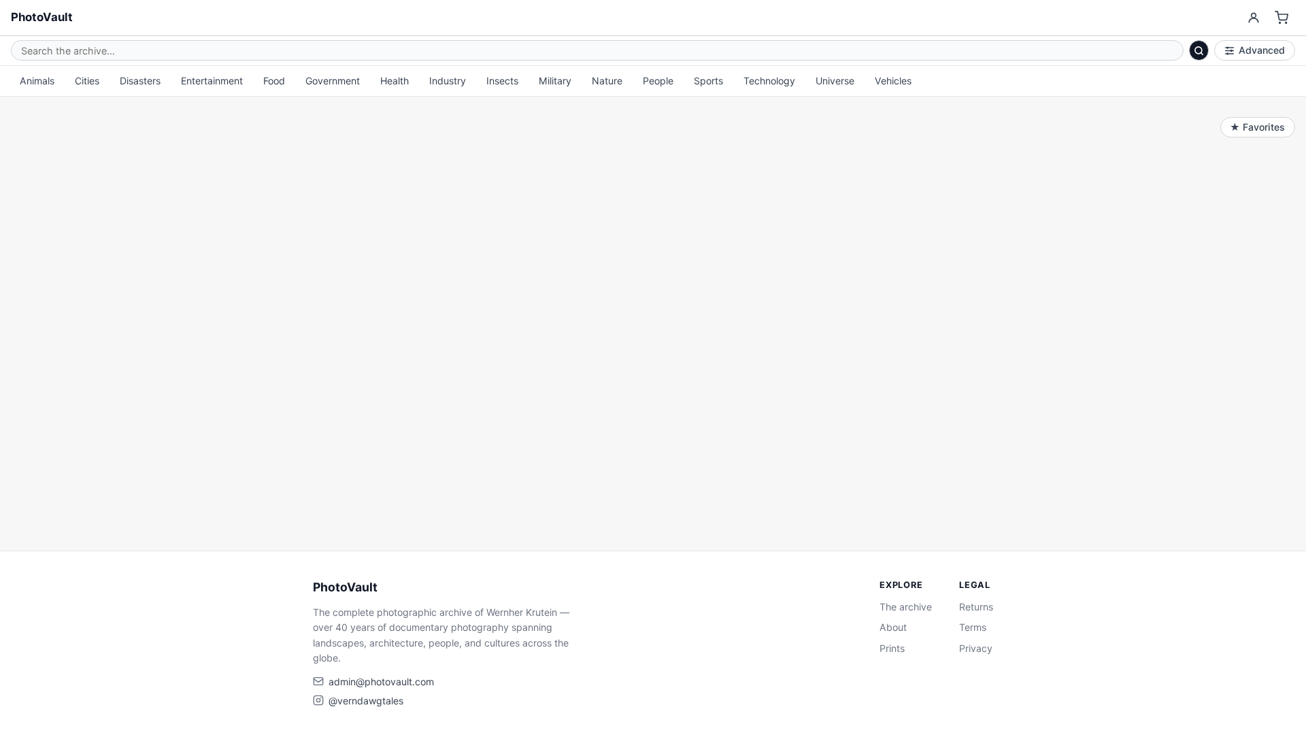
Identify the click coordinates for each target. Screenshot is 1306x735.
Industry (447, 80)
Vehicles (893, 80)
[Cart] (1282, 18)
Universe (835, 80)
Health (394, 80)
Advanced (1262, 50)
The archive (906, 606)
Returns (976, 606)
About (893, 627)
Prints (892, 648)
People (658, 80)
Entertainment (212, 80)
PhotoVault (42, 17)
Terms (972, 627)
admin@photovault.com (381, 681)
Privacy (975, 648)
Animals (37, 80)
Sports (708, 80)
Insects (502, 80)
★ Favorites (1257, 127)
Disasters (140, 80)
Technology (769, 80)
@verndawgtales (366, 700)
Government (332, 80)
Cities (87, 80)
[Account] (1253, 18)
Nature (607, 80)
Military (555, 80)
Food (274, 80)
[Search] (1199, 50)
